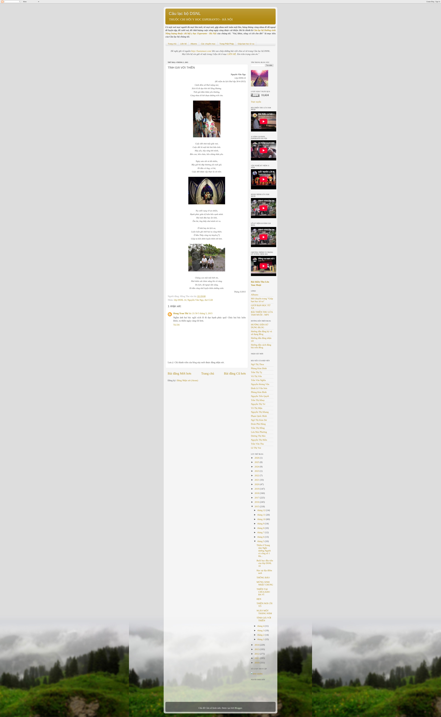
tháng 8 (261, 528)
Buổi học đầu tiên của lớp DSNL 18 (265, 563)
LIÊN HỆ (231, 54)
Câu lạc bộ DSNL (185, 13)
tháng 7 (261, 532)
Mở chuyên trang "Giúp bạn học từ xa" (262, 300)
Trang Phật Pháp (226, 44)
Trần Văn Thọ (257, 443)
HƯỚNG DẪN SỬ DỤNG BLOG (259, 326)
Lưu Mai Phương (259, 432)
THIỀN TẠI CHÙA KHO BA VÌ (263, 592)
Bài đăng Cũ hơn (235, 373)
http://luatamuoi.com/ (201, 51)
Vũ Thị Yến (256, 376)
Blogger (238, 708)
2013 (257, 649)
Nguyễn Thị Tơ (258, 404)
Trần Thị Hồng (258, 428)
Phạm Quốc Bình (259, 416)
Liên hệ (183, 44)
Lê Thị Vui (256, 448)
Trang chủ (172, 44)
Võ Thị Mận (256, 408)
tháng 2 (261, 635)
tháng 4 (261, 626)
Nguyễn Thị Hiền (259, 440)
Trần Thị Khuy (258, 400)
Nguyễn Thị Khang (260, 412)
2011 (257, 658)
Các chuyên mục (208, 44)
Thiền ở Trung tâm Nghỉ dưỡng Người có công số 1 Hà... (264, 550)
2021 (257, 480)
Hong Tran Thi (180, 313)
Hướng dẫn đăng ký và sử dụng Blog (261, 332)
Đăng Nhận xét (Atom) (187, 380)
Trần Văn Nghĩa (258, 380)
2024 (257, 466)
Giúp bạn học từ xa (246, 44)
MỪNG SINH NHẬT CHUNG (265, 583)
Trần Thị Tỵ (256, 372)
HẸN (259, 599)
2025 (257, 462)
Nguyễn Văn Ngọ (195, 300)
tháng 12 (261, 510)
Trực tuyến (256, 101)
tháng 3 (261, 630)
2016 (257, 502)
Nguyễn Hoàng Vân (260, 384)
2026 (257, 457)
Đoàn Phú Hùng (258, 424)
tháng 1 (261, 639)
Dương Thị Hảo (258, 436)
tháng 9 (261, 523)
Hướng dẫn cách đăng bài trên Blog (261, 346)
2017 (257, 497)
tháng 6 (261, 537)
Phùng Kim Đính (259, 368)
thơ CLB (209, 300)
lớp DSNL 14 (180, 300)
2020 (257, 484)
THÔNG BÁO (263, 577)
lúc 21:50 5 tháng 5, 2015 (200, 313)
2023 (257, 471)
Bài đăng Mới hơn (179, 373)
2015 (257, 506)
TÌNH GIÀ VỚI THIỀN (264, 619)
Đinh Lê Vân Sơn (259, 388)
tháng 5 (261, 541)
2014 (257, 645)
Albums (194, 44)
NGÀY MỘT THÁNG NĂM (264, 612)
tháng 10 (261, 519)
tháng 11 (261, 514)
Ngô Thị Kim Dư (259, 420)
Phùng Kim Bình (259, 392)
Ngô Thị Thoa (257, 364)
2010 (257, 662)
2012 (257, 653)
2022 (257, 475)
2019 (257, 488)
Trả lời (176, 324)
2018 (257, 493)
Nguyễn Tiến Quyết (260, 396)
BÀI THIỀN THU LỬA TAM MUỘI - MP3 (262, 313)
